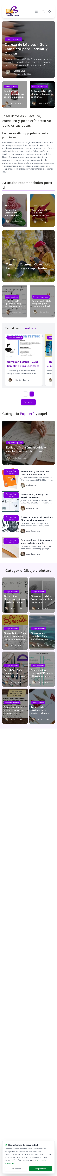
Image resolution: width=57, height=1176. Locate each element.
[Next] (32, 394)
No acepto (16, 1168)
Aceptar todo (40, 1168)
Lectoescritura (12, 297)
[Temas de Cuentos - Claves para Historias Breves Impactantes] (28, 256)
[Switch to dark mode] (49, 11)
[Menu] (36, 11)
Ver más (28, 402)
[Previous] (25, 394)
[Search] (43, 11)
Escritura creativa (39, 86)
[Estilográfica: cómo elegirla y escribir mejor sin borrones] (28, 443)
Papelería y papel (13, 39)
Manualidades (11, 86)
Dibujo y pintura (11, 591)
